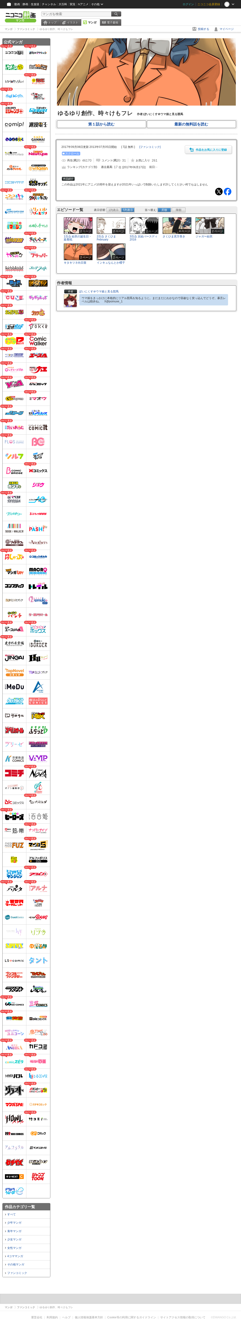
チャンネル (49, 4)
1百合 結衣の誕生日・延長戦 (78, 238)
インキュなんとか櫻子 (111, 262)
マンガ (92, 22)
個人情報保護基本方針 (89, 1317)
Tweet (219, 191)
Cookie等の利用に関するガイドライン (131, 1317)
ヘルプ (66, 1317)
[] (150, 147)
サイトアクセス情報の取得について (182, 1317)
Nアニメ (83, 4)
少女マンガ (14, 1239)
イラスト (72, 22)
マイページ (227, 29)
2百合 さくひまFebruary (106, 238)
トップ (52, 22)
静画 (25, 4)
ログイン (188, 4)
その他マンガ (15, 1264)
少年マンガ (14, 1222)
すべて (11, 1214)
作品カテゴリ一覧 (20, 1207)
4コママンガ (15, 1256)
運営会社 (36, 1317)
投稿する (203, 29)
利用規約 (52, 1317)
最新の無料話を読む (191, 124)
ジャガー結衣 (204, 236)
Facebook (227, 191)
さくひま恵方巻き (174, 236)
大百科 (63, 4)
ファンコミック (17, 1273)
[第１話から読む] (146, 104)
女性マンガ (14, 1248)
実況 (72, 4)
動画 (17, 4)
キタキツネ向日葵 (75, 262)
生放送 (35, 4)
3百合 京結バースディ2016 (143, 238)
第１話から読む (101, 124)
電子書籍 (112, 22)
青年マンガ (14, 1231)
